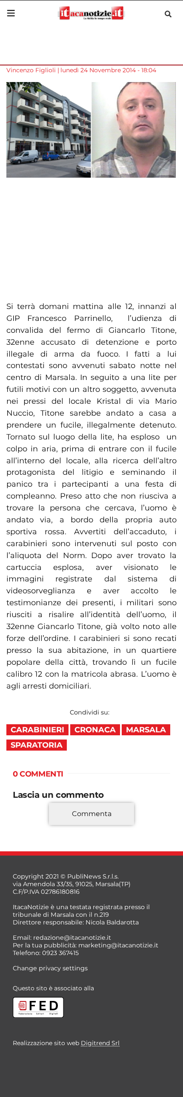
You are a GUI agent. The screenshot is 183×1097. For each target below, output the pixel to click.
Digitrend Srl (100, 1043)
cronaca (95, 729)
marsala (146, 729)
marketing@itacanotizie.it (118, 945)
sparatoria (37, 745)
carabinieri (37, 729)
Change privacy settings (50, 968)
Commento (31, 826)
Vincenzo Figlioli (31, 70)
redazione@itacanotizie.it (72, 937)
